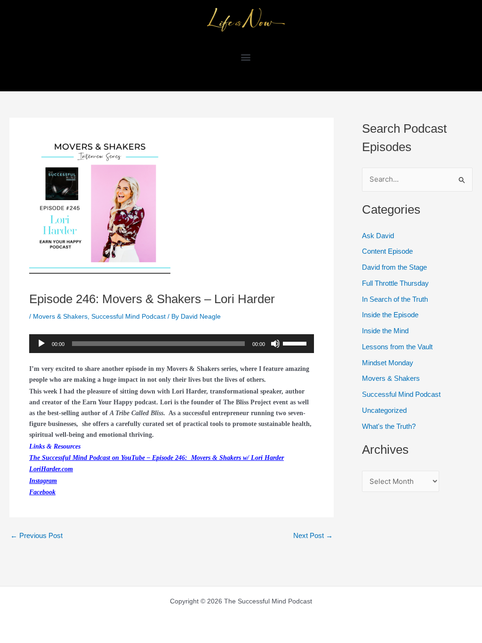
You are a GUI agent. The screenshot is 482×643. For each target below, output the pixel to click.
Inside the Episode (390, 315)
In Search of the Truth (395, 299)
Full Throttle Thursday (395, 283)
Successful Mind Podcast (128, 316)
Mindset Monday (387, 363)
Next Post (313, 535)
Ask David (378, 236)
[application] (171, 343)
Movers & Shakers (60, 316)
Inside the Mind (385, 331)
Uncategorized (384, 410)
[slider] (296, 342)
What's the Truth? (389, 426)
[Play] (41, 343)
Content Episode (387, 251)
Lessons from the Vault (397, 347)
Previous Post (36, 535)
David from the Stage (394, 267)
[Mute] (275, 343)
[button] (246, 56)
